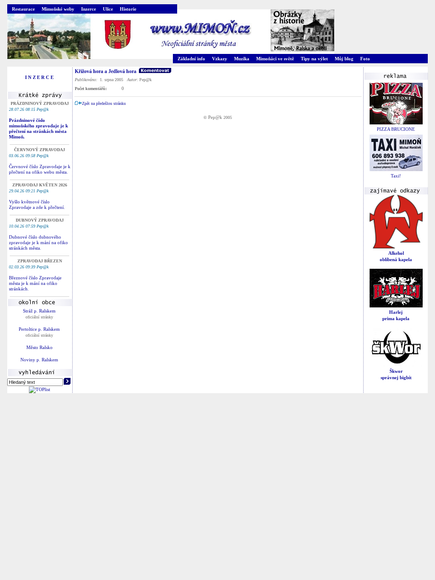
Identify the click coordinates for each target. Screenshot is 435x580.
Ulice (108, 8)
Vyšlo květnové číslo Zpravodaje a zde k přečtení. (37, 204)
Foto (365, 58)
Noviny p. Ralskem (39, 359)
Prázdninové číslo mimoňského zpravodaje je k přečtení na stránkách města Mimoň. (38, 128)
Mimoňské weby (58, 8)
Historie (128, 8)
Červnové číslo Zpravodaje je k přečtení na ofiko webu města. (40, 169)
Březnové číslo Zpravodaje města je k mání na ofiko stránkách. (35, 283)
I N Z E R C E (39, 77)
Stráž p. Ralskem (39, 310)
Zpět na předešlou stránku (104, 103)
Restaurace (23, 8)
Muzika (241, 58)
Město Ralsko (39, 347)
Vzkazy (219, 58)
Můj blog (344, 58)
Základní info (191, 58)
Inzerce (88, 8)
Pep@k (215, 117)
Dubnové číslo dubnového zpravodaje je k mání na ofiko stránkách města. (38, 242)
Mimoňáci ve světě (275, 58)
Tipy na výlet (314, 58)
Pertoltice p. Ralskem (39, 329)
